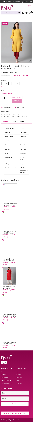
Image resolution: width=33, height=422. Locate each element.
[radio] (3, 83)
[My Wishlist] (27, 13)
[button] (6, 93)
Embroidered (23, 145)
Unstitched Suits (5, 380)
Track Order (19, 383)
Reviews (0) (23, 121)
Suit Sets (3, 374)
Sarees (3, 372)
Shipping (14, 121)
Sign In (18, 372)
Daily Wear (23, 149)
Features (5, 121)
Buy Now (17, 101)
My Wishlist (19, 377)
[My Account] (23, 13)
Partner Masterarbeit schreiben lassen (15, 413)
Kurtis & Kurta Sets (9, 18)
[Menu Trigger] (29, 6)
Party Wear (4, 377)
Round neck (23, 132)
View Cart (18, 374)
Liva (21, 140)
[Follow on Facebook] (2, 362)
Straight (22, 163)
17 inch (22, 128)
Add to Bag (16, 97)
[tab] (5, 121)
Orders (18, 380)
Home (2, 18)
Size (2, 80)
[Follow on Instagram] (5, 362)
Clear (2, 86)
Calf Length (23, 136)
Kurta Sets (23, 153)
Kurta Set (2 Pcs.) (18, 18)
